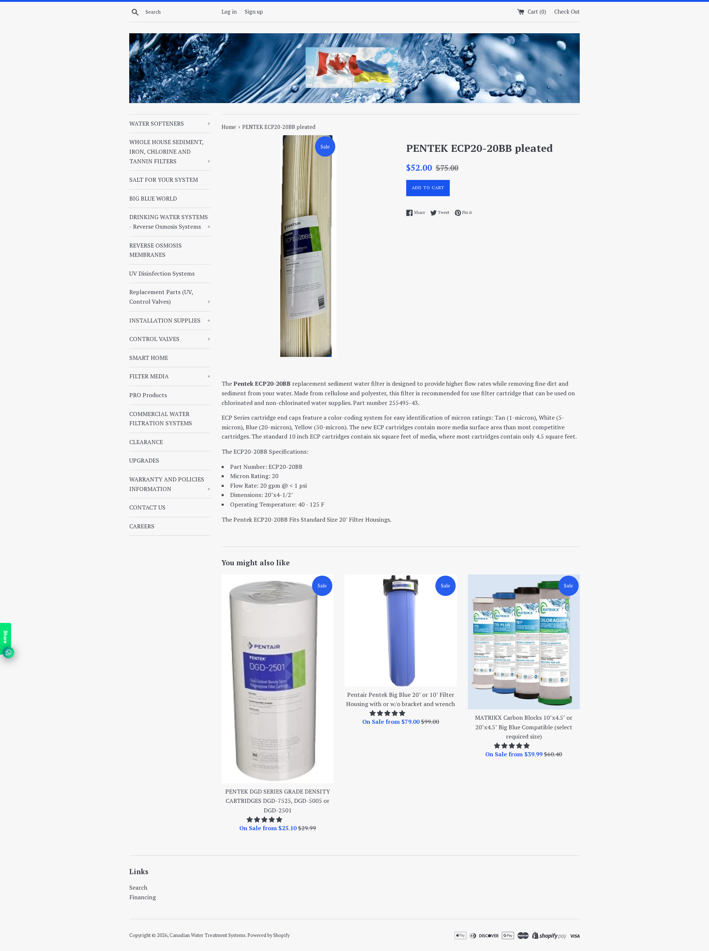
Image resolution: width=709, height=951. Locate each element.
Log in (229, 11)
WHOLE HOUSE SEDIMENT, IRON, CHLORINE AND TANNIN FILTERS (169, 151)
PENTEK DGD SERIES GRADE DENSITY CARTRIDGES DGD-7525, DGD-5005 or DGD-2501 (277, 800)
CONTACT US (147, 507)
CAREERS (141, 526)
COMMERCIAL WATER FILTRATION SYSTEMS (160, 418)
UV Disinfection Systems (162, 273)
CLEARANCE (146, 442)
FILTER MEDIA (169, 376)
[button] (265, 819)
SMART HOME (148, 358)
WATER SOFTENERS (169, 123)
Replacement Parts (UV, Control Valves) (169, 297)
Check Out (567, 11)
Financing (142, 897)
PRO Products (148, 395)
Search (138, 887)
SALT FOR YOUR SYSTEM (163, 179)
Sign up (254, 11)
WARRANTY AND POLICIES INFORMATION (169, 484)
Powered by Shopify (268, 935)
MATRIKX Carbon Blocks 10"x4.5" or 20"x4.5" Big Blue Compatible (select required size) (523, 726)
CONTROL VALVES (169, 339)
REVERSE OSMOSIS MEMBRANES (155, 250)
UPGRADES (144, 460)
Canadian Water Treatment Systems (207, 935)
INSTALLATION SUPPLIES (169, 320)
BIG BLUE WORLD (153, 198)
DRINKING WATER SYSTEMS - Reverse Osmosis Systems (169, 222)
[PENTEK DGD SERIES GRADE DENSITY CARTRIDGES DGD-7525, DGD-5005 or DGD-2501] (277, 679)
